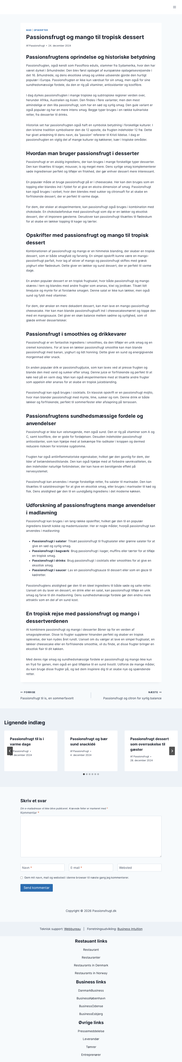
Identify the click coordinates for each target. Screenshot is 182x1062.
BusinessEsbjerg (91, 1014)
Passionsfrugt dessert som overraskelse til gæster (149, 744)
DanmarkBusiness (91, 990)
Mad (29, 30)
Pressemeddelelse (91, 1031)
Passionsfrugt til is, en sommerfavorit (47, 695)
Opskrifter (41, 30)
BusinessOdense (91, 1006)
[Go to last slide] (10, 751)
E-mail (76, 867)
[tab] (84, 774)
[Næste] (172, 751)
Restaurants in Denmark (91, 965)
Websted (125, 867)
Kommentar (29, 812)
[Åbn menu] (174, 7)
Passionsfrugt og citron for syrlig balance (132, 695)
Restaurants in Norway (91, 973)
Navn (27, 867)
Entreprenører (91, 1054)
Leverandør (91, 1039)
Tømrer (91, 1047)
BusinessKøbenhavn (91, 998)
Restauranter (91, 957)
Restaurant (91, 949)
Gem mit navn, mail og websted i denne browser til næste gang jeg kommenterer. (76, 877)
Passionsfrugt (37, 45)
